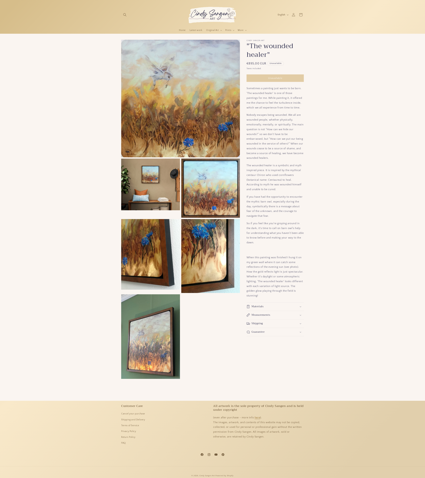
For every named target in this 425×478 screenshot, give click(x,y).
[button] (124, 14)
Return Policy (128, 437)
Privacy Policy (128, 431)
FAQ (123, 443)
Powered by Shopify (224, 476)
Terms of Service (130, 425)
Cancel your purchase (133, 413)
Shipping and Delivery (133, 419)
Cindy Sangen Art (207, 476)
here (257, 417)
